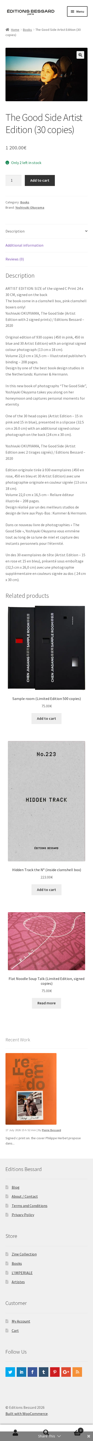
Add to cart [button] (46, 718)
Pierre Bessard (51, 1130)
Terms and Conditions (29, 1205)
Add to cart (39, 180)
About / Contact (25, 1196)
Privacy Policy (23, 1214)
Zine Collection (24, 1254)
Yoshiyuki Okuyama (29, 207)
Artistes (18, 1281)
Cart (15, 1330)
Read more (46, 1003)
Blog (16, 1187)
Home (15, 29)
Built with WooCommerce (26, 1413)
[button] (80, 55)
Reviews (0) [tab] (14, 259)
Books (27, 29)
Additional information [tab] (24, 245)
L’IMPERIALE (22, 1272)
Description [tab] (15, 231)
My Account (21, 1321)
